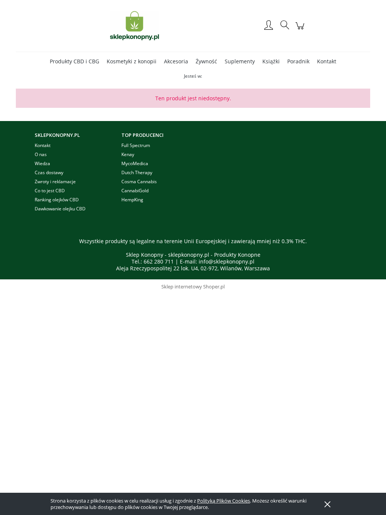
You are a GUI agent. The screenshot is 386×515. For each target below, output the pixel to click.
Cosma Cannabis (139, 181)
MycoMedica (134, 163)
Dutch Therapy (136, 172)
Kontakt (43, 145)
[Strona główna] (134, 26)
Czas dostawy (49, 172)
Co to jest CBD (50, 190)
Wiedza (42, 163)
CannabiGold (135, 190)
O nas (41, 154)
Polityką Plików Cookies (223, 500)
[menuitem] (74, 61)
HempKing (132, 199)
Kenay (127, 154)
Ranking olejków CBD (57, 199)
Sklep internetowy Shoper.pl (193, 286)
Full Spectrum (135, 145)
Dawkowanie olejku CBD (60, 208)
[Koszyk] (301, 29)
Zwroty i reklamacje (55, 181)
